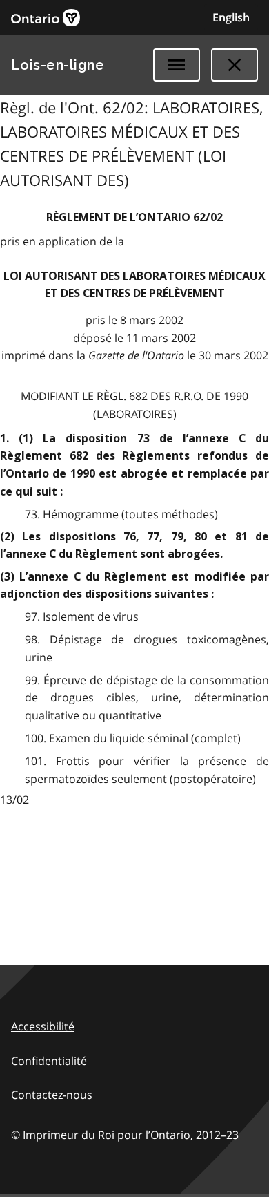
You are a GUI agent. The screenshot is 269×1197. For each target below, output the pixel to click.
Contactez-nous (51, 1094)
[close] (234, 65)
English (231, 17)
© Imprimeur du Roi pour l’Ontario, (125, 1134)
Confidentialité (49, 1060)
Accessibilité (42, 1026)
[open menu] (176, 65)
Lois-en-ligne (57, 65)
